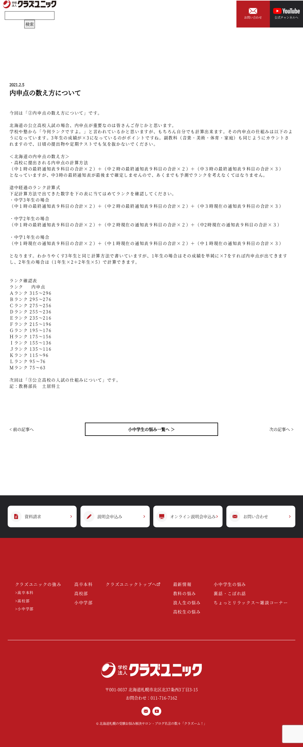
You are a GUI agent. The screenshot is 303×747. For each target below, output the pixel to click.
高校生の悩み (187, 612)
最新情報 (182, 584)
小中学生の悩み (230, 584)
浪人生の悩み (187, 602)
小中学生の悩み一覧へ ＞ (151, 429)
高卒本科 (83, 584)
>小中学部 (24, 609)
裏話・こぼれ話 (230, 593)
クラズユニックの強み (38, 584)
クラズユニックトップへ (131, 584)
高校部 (81, 593)
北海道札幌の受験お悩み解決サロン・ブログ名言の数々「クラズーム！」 (153, 723)
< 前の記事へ (21, 429)
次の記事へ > (281, 429)
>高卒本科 (24, 592)
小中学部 (83, 602)
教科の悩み (184, 593)
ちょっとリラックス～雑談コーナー (251, 602)
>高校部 (22, 601)
